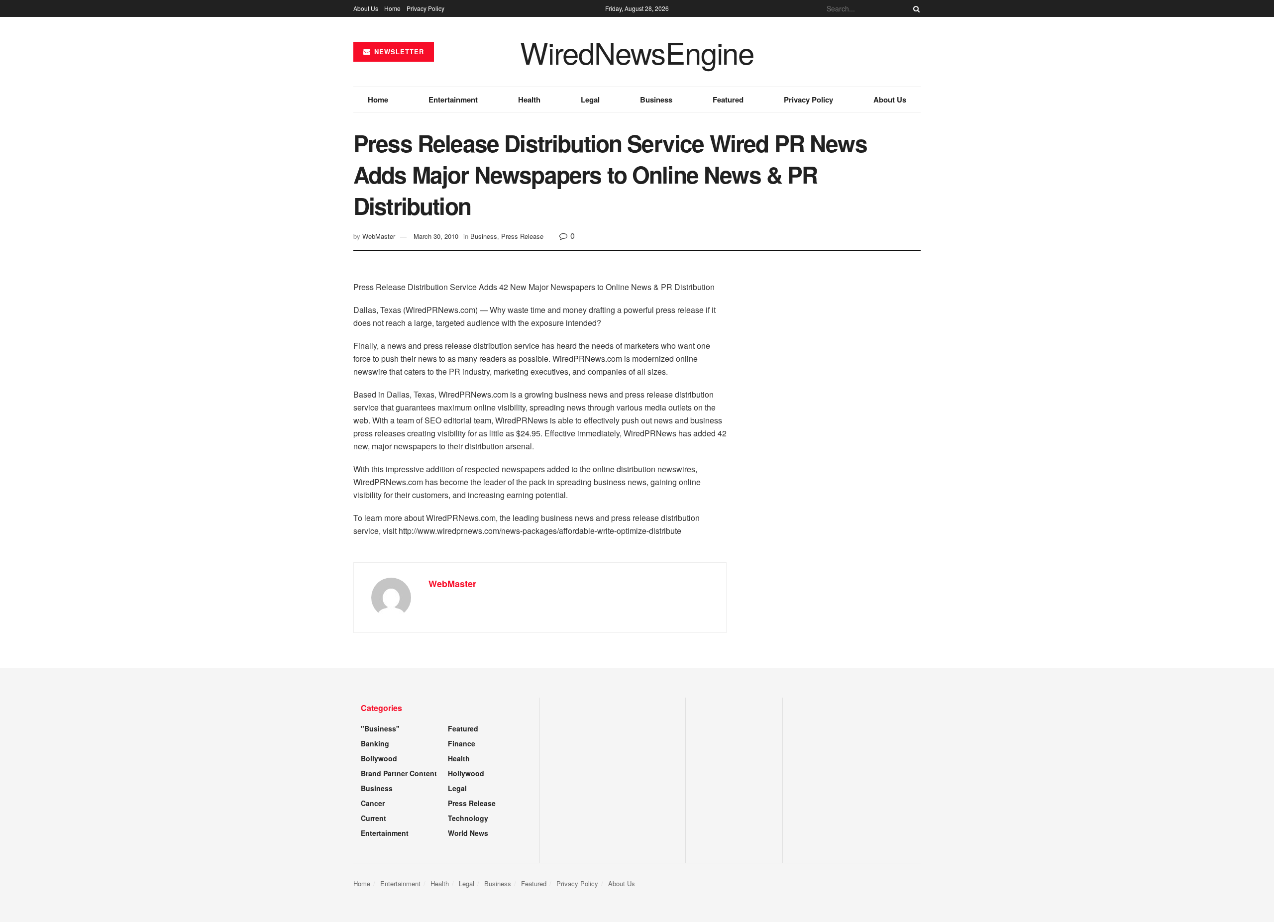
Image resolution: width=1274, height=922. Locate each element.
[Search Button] (914, 8)
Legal (590, 99)
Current (373, 818)
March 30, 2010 (436, 236)
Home (392, 8)
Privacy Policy (425, 8)
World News (468, 833)
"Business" (380, 728)
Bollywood (379, 758)
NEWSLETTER (398, 51)
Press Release (522, 236)
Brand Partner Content (399, 773)
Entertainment (453, 99)
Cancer (373, 803)
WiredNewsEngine (637, 52)
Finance (461, 743)
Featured (728, 99)
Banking (375, 743)
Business (656, 99)
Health (529, 99)
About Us (365, 8)
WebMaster (378, 236)
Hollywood (466, 773)
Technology (468, 818)
